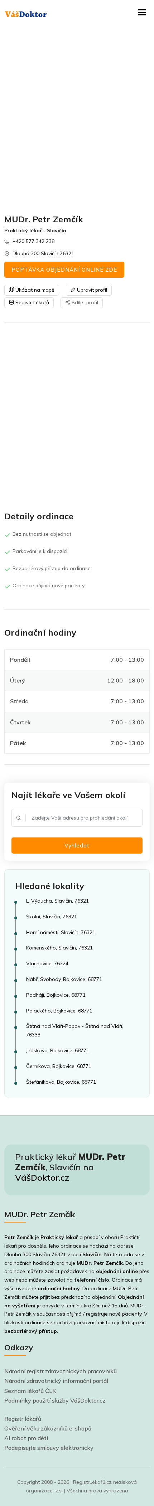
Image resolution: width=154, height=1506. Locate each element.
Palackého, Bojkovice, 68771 (59, 1010)
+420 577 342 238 (33, 241)
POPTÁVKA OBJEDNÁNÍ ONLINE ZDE (64, 269)
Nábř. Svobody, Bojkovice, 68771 (64, 979)
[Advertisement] (77, 120)
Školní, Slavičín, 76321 (51, 916)
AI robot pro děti (26, 1438)
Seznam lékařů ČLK (30, 1390)
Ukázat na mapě (34, 290)
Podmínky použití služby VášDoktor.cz (54, 1400)
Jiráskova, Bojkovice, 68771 (57, 1050)
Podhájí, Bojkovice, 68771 (56, 995)
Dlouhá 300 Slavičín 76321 (43, 253)
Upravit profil (91, 290)
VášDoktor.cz (42, 1177)
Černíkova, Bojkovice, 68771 (58, 1066)
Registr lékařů (22, 1418)
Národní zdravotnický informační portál (56, 1380)
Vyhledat (77, 845)
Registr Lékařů (31, 302)
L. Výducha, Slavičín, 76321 (57, 901)
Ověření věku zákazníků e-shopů (47, 1428)
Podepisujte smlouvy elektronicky (48, 1447)
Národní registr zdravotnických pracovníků (60, 1371)
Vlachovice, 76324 (47, 963)
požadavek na (99, 1271)
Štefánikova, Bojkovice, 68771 (61, 1082)
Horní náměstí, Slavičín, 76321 (60, 932)
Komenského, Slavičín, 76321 (59, 947)
